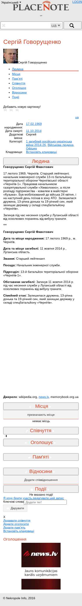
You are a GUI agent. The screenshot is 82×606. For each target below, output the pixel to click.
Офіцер (31, 148)
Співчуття (18, 83)
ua (77, 117)
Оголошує (19, 88)
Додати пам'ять (14, 527)
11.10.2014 (34, 131)
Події (15, 97)
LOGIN (77, 2)
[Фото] (6, 110)
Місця (16, 74)
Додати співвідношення (41, 480)
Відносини (19, 92)
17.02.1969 (34, 124)
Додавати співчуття (16, 520)
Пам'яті (17, 78)
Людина (17, 69)
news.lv (44, 397)
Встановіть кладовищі (41, 152)
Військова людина (60, 145)
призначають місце (41, 414)
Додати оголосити (16, 524)
